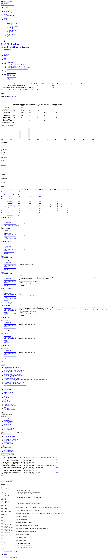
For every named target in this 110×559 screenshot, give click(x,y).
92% (19, 201)
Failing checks (10, 62)
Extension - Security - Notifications (9, 252)
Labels (5, 396)
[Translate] (1, 192)
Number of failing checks (10, 405)
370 (53, 87)
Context (21, 282)
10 (71, 85)
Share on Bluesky (11, 75)
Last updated (7, 401)
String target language (9, 428)
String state (6, 425)
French (10, 196)
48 (57, 210)
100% (19, 191)
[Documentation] (1, 361)
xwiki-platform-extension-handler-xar (12, 87)
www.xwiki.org (12, 96)
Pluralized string (7, 442)
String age (6, 400)
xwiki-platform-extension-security (16, 85)
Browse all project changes (7, 358)
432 (40, 203)
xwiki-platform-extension (17, 47)
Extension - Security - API (10, 328)
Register (5, 18)
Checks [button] (5, 14)
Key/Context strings (8, 421)
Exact (18, 432)
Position (5, 393)
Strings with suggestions (9, 436)
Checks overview (11, 15)
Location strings (7, 424)
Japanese (9, 201)
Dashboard (6, 7)
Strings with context (8, 443)
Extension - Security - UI (10, 238)
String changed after (8, 450)
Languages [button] (6, 11)
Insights (5, 59)
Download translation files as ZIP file (15, 65)
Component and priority (9, 409)
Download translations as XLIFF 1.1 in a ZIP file (18, 67)
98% (32, 85)
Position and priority (8, 392)
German (9, 198)
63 (43, 87)
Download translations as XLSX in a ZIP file (17, 69)
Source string (7, 397)
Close (11, 481)
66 (30, 203)
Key (5, 407)
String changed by (8, 429)
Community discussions (12, 24)
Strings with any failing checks (11, 439)
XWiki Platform (12, 44)
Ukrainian (9, 215)
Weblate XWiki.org (7, 1)
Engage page (10, 79)
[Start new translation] (2, 190)
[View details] (20, 221)
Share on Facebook (11, 77)
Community (6, 74)
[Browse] (1, 86)
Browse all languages (12, 12)
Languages (6, 54)
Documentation (10, 28)
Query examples (4, 455)
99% (32, 89)
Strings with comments (9, 438)
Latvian (10, 205)
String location (7, 408)
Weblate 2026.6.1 (14, 551)
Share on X (9, 78)
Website (8, 37)
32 (52, 89)
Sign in (5, 19)
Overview (6, 56)
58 (30, 196)
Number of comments (9, 404)
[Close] (1, 487)
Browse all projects (11, 10)
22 (30, 201)
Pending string (7, 427)
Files (5, 63)
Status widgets (10, 81)
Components (7, 55)
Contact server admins (12, 23)
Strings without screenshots (10, 440)
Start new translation (11, 73)
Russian (10, 208)
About (8, 35)
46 (39, 205)
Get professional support (12, 26)
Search (5, 58)
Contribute (9, 32)
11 (37, 87)
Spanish (10, 212)
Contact (5, 554)
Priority (5, 394)
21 (57, 191)
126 (40, 201)
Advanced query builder (6, 414)
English (10, 191)
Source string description (9, 422)
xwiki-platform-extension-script (12, 89)
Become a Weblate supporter (10, 557)
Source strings (7, 418)
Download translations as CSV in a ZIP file (17, 66)
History (8, 60)
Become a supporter (11, 34)
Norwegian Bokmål (10, 207)
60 (71, 87)
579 (53, 85)
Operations (6, 70)
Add (21, 432)
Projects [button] (5, 8)
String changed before (9, 451)
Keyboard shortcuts (11, 30)
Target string (7, 398)
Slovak (10, 210)
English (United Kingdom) (10, 194)
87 (43, 85)
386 (40, 196)
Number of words (8, 403)
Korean (10, 203)
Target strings (7, 420)
